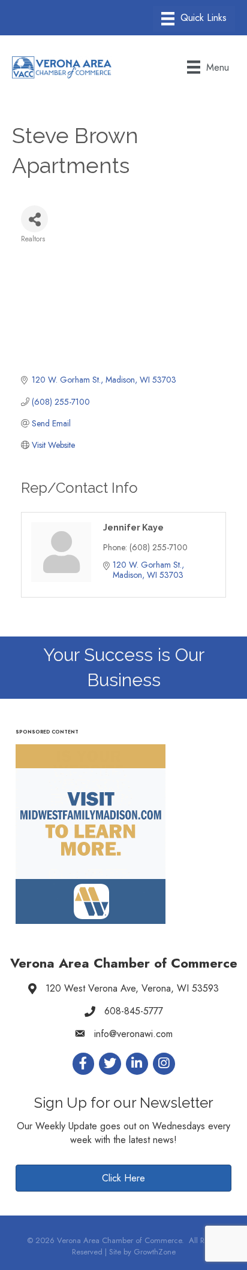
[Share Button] (34, 218)
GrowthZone (155, 1251)
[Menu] (194, 19)
